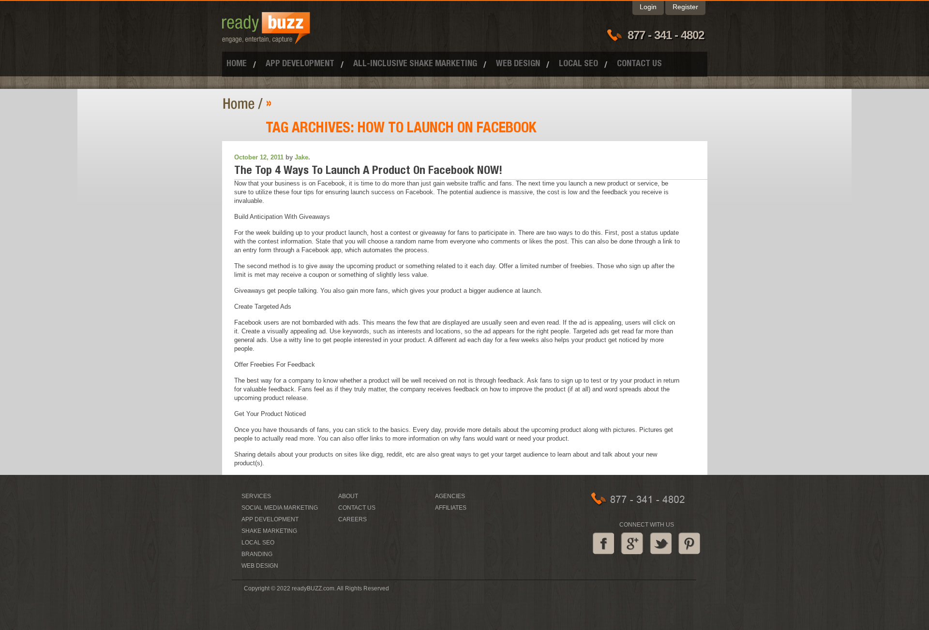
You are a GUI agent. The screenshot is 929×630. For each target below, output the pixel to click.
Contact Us (639, 64)
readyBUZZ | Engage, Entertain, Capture (244, 104)
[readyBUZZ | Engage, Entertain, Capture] (266, 40)
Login (648, 7)
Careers (352, 519)
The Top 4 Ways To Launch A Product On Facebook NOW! (368, 171)
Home (236, 64)
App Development (300, 64)
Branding (256, 554)
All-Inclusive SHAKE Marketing (415, 64)
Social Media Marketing (279, 507)
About (348, 496)
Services (256, 496)
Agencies (450, 496)
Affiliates (450, 507)
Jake (301, 157)
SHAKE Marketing (269, 531)
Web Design (518, 64)
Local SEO (578, 64)
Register (685, 7)
